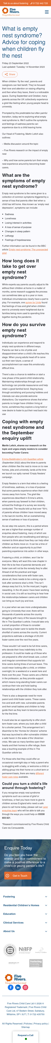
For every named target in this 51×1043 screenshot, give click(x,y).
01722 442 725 (40, 3)
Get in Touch (20, 875)
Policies (28, 1023)
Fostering (9, 896)
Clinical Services (13, 922)
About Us (9, 931)
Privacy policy (41, 1023)
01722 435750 (37, 1014)
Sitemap (25, 1027)
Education (9, 914)
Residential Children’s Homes (21, 905)
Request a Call (25, 1035)
